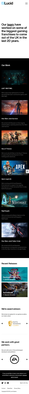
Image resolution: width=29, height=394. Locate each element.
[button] (2, 323)
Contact (3, 388)
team (10, 24)
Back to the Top (24, 383)
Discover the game (9, 279)
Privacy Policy (17, 388)
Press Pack (9, 388)
